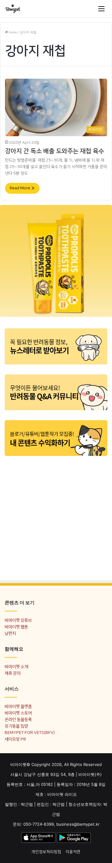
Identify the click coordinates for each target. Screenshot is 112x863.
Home (12, 32)
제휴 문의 (13, 673)
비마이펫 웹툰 (16, 626)
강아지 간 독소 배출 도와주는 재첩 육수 (54, 151)
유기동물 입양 (16, 726)
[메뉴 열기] (101, 9)
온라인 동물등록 (18, 719)
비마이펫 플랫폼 (18, 706)
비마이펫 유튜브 (18, 620)
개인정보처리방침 (46, 852)
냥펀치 (10, 633)
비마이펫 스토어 (18, 713)
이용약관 (73, 852)
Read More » (22, 188)
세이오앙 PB (15, 739)
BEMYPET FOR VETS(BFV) (30, 732)
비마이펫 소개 (16, 666)
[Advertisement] (56, 518)
